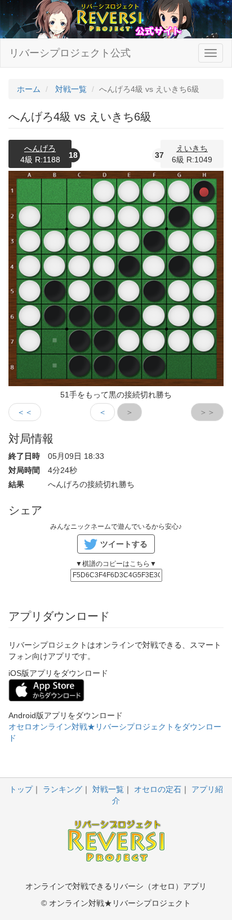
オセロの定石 (157, 789)
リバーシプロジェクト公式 (70, 53)
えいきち (192, 148)
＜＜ (25, 412)
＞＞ (207, 412)
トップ (21, 789)
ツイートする (124, 544)
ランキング (62, 789)
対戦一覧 (108, 789)
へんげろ (40, 148)
